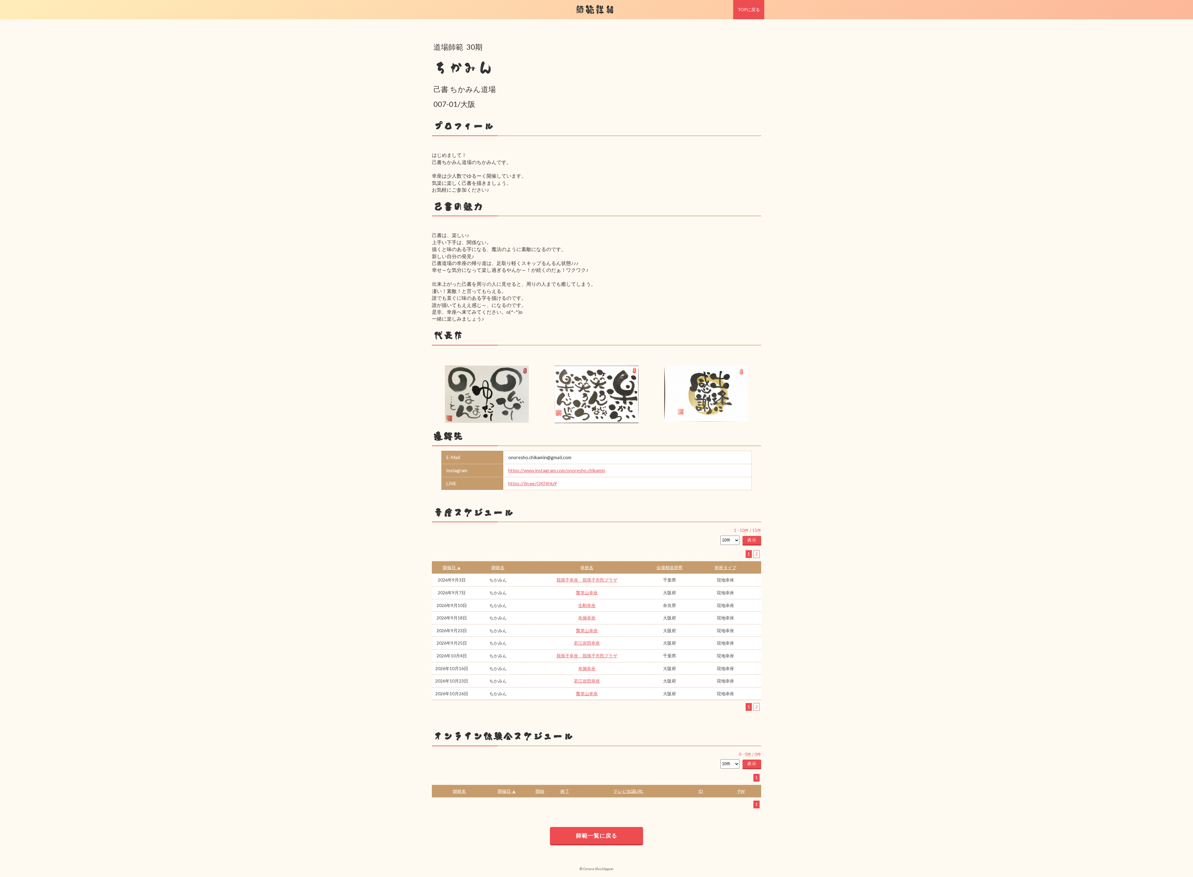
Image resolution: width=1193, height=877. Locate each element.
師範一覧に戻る (596, 835)
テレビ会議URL (628, 791)
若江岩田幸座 (587, 643)
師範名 (498, 567)
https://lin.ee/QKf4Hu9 (532, 483)
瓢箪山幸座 (587, 592)
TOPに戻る (749, 9)
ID (700, 791)
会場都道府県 (669, 567)
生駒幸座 (587, 605)
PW (741, 791)
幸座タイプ (725, 567)
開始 (540, 791)
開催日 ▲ (452, 567)
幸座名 (586, 567)
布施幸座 (587, 617)
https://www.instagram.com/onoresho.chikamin (556, 470)
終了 (564, 791)
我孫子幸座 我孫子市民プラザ (586, 579)
